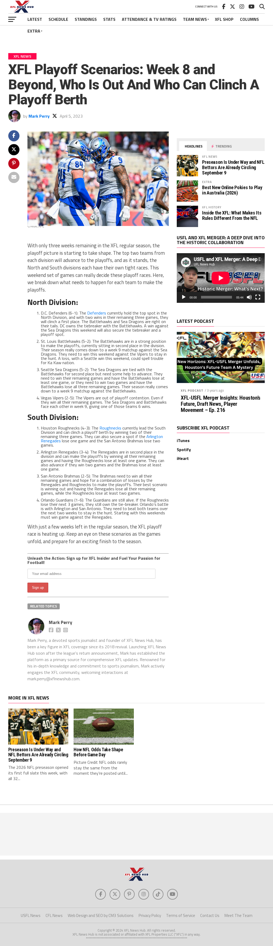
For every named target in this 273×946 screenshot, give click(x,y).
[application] (221, 278)
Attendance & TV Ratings (149, 19)
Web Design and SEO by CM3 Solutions (101, 915)
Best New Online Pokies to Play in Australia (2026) (232, 190)
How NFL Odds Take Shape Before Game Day (98, 752)
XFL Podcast (192, 390)
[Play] (183, 297)
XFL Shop (224, 19)
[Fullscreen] (257, 297)
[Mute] (249, 297)
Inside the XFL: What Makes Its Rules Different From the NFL (231, 215)
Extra (33, 31)
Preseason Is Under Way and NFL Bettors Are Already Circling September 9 (233, 167)
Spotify (184, 449)
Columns (249, 19)
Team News (195, 19)
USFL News (31, 915)
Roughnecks (110, 428)
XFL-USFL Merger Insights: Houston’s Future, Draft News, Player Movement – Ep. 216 (220, 404)
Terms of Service (180, 915)
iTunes (183, 440)
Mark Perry (39, 116)
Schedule (58, 19)
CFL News (54, 915)
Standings (86, 19)
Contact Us (209, 915)
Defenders (96, 313)
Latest (34, 19)
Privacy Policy (150, 915)
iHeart (183, 458)
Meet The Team (238, 915)
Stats (109, 19)
